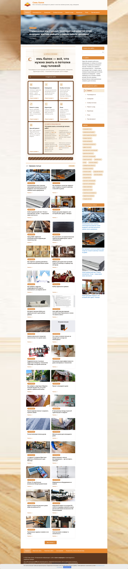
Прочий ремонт (95, 12)
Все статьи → (50, 542)
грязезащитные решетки (89, 144)
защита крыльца (87, 159)
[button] (104, 29)
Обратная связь (37, 550)
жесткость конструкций (89, 156)
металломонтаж (87, 174)
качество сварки (93, 162)
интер (84, 162)
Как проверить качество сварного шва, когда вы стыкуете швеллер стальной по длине (93, 250)
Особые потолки (57, 12)
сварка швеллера (87, 186)
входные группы (87, 138)
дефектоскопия (87, 147)
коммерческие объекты (89, 165)
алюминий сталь (87, 129)
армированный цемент (88, 132)
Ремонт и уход (69, 12)
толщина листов (87, 199)
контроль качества (88, 168)
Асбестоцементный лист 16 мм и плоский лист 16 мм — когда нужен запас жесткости (92, 274)
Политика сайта (48, 550)
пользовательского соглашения (60, 563)
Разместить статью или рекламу (75, 550)
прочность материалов (89, 183)
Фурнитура (79, 12)
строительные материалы (89, 192)
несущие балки (87, 177)
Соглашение (59, 550)
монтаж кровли (98, 174)
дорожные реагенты (88, 153)
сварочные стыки (87, 189)
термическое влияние (88, 195)
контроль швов (87, 171)
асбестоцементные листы (89, 135)
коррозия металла (98, 171)
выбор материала (87, 141)
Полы (86, 12)
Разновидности (37, 12)
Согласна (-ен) (67, 567)
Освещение (47, 12)
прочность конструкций (89, 180)
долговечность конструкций (90, 150)
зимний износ (98, 159)
